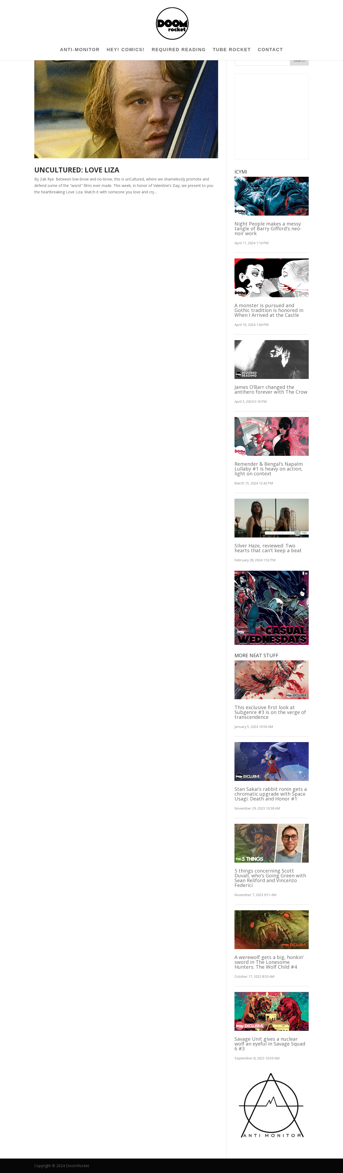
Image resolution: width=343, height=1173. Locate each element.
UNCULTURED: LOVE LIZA (76, 170)
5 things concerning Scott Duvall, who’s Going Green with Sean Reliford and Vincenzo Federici (270, 877)
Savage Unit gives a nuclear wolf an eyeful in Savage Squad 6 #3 (269, 1044)
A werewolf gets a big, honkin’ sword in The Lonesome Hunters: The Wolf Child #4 (269, 962)
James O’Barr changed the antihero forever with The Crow (270, 389)
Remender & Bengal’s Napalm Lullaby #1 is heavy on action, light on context (268, 469)
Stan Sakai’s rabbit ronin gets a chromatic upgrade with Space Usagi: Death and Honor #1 (270, 794)
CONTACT (270, 50)
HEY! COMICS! (126, 50)
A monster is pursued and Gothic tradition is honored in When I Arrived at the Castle (268, 310)
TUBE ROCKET (232, 50)
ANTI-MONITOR (80, 50)
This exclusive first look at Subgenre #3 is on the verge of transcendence (270, 712)
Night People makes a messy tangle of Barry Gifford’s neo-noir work (267, 228)
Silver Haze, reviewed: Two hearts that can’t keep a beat (268, 548)
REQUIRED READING (179, 50)
